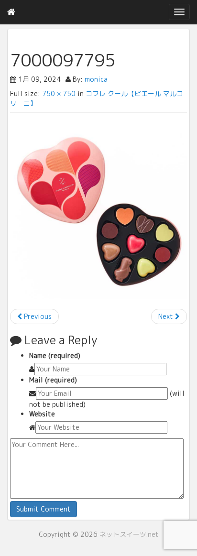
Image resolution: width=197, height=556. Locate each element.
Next (166, 316)
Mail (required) (53, 379)
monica (96, 79)
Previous (37, 316)
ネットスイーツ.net (129, 534)
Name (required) (54, 355)
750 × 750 (59, 93)
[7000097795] (98, 210)
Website (42, 413)
